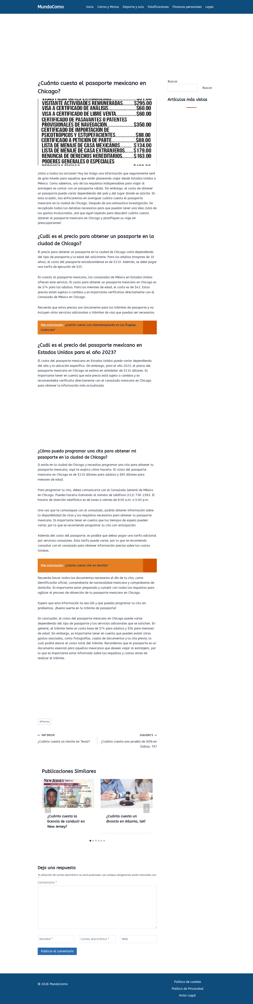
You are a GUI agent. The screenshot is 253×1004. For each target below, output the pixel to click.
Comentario (47, 882)
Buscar (172, 81)
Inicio (90, 7)
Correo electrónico (95, 939)
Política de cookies (187, 982)
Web (125, 939)
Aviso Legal (187, 995)
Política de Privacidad (187, 989)
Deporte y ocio (133, 7)
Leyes (209, 7)
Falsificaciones (158, 7)
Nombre (46, 939)
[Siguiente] (146, 808)
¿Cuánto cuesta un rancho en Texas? (64, 738)
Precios (44, 721)
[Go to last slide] (48, 808)
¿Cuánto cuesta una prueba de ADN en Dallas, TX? (129, 741)
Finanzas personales (187, 7)
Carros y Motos (108, 7)
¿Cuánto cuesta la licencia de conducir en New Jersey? (66, 821)
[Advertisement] (126, 39)
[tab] (90, 841)
